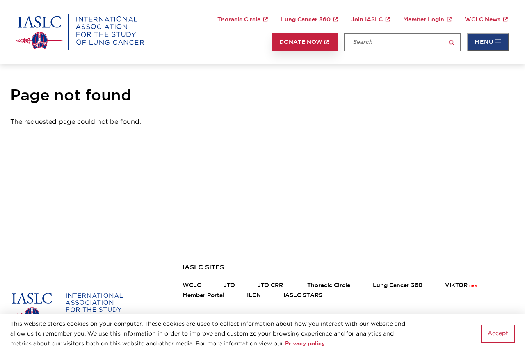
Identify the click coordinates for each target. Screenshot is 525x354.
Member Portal (203, 295)
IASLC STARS (302, 295)
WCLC (192, 285)
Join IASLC (367, 20)
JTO (229, 285)
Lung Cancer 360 (306, 20)
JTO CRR (271, 285)
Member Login (423, 20)
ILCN (254, 295)
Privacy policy (305, 344)
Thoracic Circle (238, 20)
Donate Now (300, 42)
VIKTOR (456, 285)
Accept (498, 333)
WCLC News (482, 20)
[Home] (80, 32)
